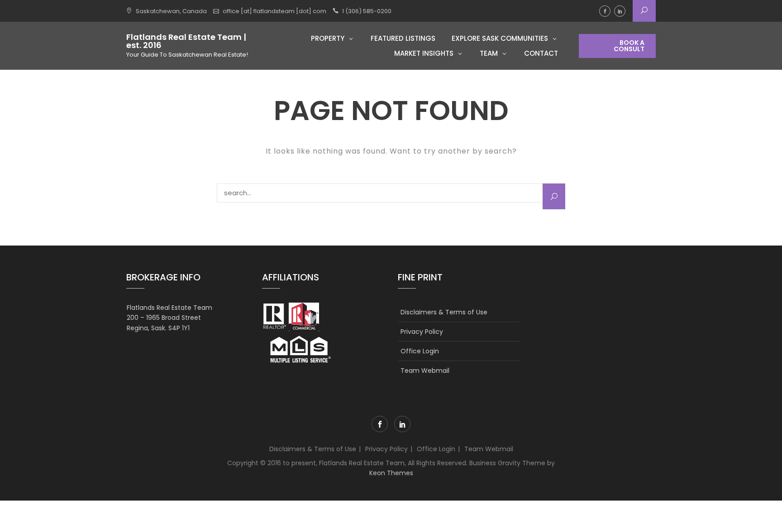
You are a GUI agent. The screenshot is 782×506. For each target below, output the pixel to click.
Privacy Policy (422, 331)
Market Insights (423, 53)
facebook (604, 11)
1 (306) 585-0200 (366, 11)
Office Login (420, 351)
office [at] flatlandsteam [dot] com (274, 11)
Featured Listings (403, 38)
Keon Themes (391, 472)
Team (489, 53)
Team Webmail (425, 370)
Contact (541, 53)
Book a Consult (629, 45)
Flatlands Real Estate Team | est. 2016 (186, 41)
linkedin (619, 11)
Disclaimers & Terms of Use (444, 312)
